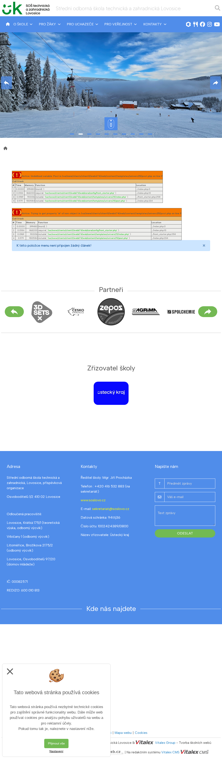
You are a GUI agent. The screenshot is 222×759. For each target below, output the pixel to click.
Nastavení (56, 751)
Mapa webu (123, 733)
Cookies (141, 733)
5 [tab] (106, 134)
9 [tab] (141, 134)
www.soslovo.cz (93, 500)
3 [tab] (89, 134)
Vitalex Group (165, 743)
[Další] (207, 311)
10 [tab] (150, 134)
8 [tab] (133, 134)
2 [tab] (80, 134)
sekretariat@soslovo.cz (110, 509)
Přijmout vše (56, 743)
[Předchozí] (14, 311)
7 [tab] (124, 134)
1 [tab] (72, 134)
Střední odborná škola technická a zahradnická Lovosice (118, 8)
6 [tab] (115, 134)
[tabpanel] (111, 83)
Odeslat (185, 533)
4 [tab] (98, 134)
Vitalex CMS (170, 752)
